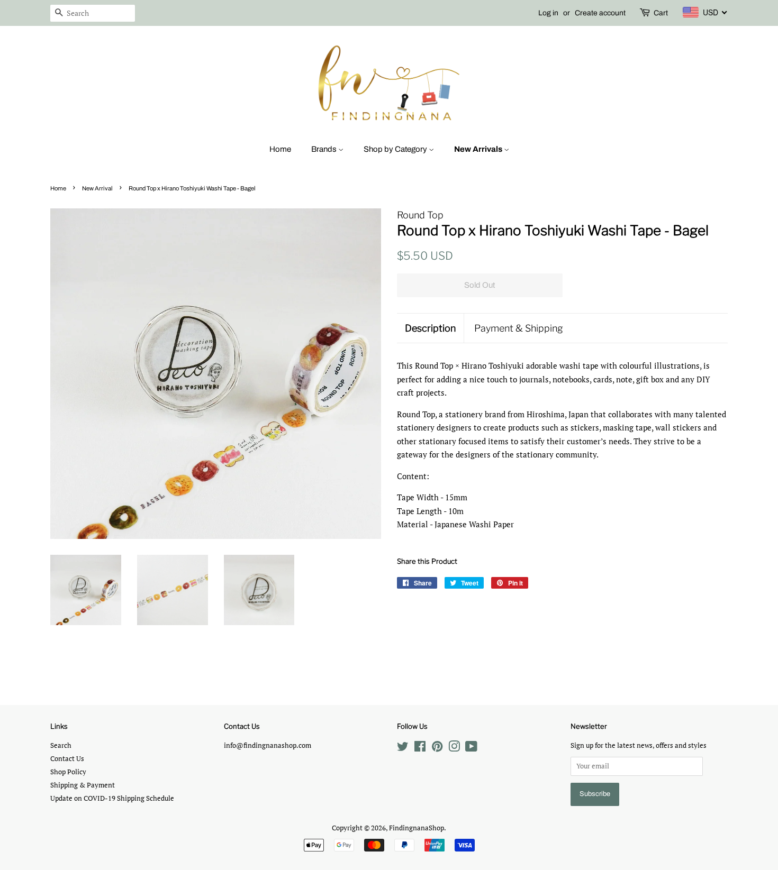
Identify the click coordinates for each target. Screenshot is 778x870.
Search (60, 745)
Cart (661, 13)
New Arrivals (479, 149)
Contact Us (67, 758)
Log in (548, 13)
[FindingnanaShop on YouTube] (471, 748)
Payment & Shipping (518, 328)
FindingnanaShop (416, 827)
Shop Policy (68, 771)
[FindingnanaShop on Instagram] (454, 748)
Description (430, 328)
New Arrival (97, 188)
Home (280, 149)
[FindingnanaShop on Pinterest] (437, 748)
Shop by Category (396, 149)
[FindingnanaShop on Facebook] (420, 748)
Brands (324, 149)
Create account (600, 13)
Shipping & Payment (82, 785)
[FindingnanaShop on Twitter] (403, 748)
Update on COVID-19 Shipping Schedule (112, 798)
